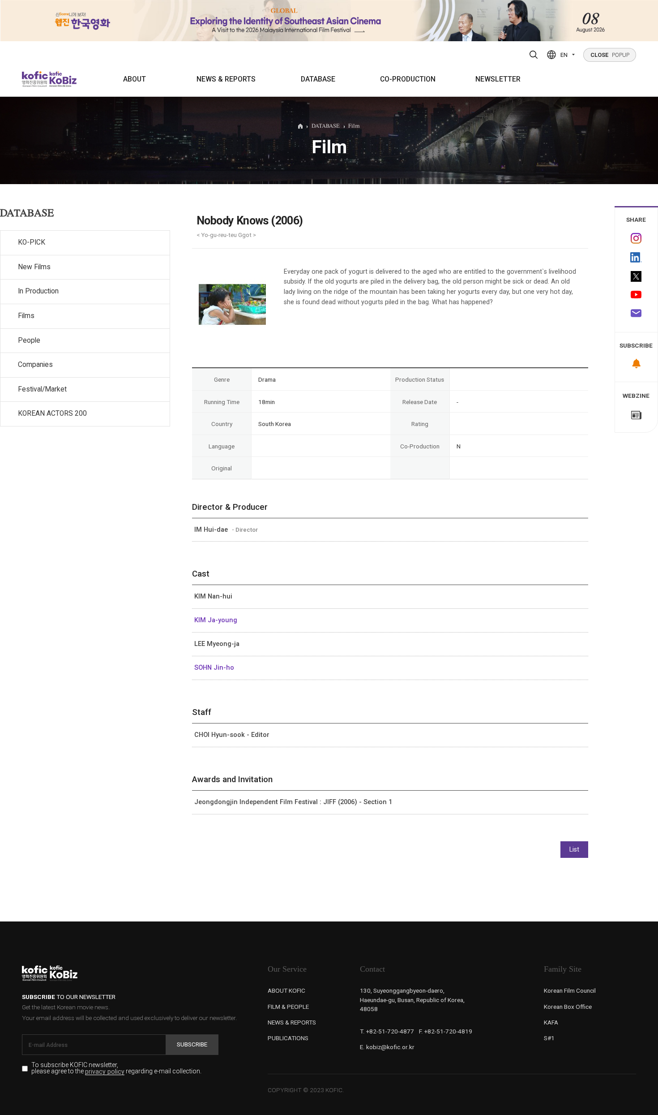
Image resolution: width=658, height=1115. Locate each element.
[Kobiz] (62, 79)
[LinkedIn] (636, 257)
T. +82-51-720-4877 (387, 1031)
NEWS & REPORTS (226, 79)
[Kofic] (35, 79)
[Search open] (533, 55)
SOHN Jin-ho (214, 667)
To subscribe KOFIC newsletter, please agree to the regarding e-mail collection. (116, 1068)
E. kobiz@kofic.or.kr (387, 1046)
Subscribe (192, 1044)
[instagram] (636, 238)
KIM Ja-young (215, 620)
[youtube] (636, 295)
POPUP (609, 55)
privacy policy (104, 1071)
